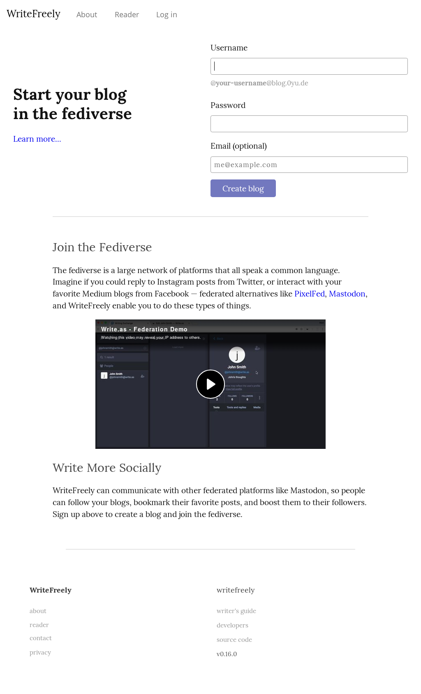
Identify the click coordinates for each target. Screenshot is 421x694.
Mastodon (347, 294)
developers (232, 625)
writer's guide (236, 611)
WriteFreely (33, 13)
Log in (166, 14)
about (38, 611)
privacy (40, 652)
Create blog (243, 188)
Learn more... (37, 139)
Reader (127, 14)
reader (39, 625)
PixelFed (309, 294)
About (86, 14)
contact (41, 638)
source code (234, 639)
